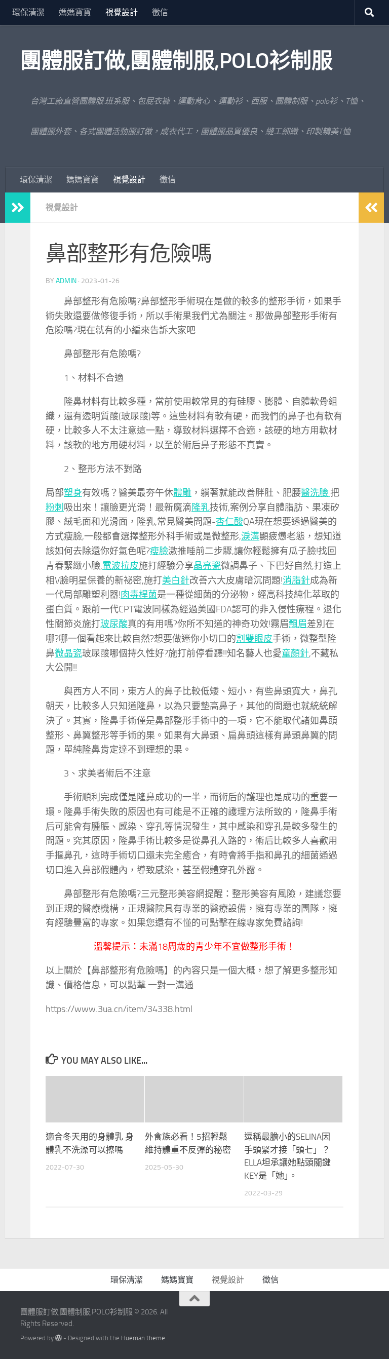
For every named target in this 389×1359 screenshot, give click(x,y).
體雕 (182, 492)
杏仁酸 (229, 521)
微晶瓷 (68, 653)
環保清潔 (28, 12)
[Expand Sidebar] (17, 207)
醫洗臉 (315, 492)
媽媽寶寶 (75, 12)
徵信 (160, 12)
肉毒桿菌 (139, 594)
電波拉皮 (120, 565)
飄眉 (298, 624)
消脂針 (296, 580)
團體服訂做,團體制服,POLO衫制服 (176, 60)
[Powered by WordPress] (58, 1338)
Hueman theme (143, 1338)
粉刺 (55, 507)
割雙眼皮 (254, 638)
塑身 (73, 492)
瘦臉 (159, 551)
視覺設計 (121, 12)
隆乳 (200, 507)
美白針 (175, 580)
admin (66, 281)
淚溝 (250, 536)
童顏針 (295, 653)
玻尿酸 (114, 624)
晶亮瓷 (207, 565)
